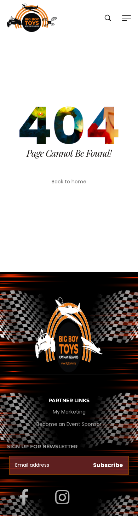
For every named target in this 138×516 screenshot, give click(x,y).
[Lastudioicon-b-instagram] (62, 497)
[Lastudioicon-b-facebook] (23, 497)
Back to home (69, 181)
